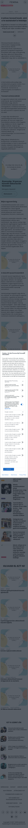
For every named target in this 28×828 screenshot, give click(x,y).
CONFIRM (8, 469)
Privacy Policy (22, 474)
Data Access (14, 474)
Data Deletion (5, 474)
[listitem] (14, 381)
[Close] (24, 353)
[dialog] (14, 414)
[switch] (22, 385)
